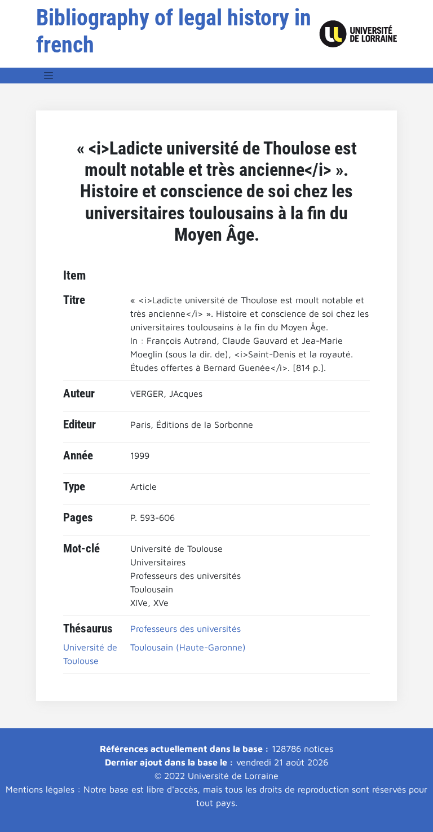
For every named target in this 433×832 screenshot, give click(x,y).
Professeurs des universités (185, 628)
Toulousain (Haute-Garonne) (188, 647)
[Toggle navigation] (48, 75)
